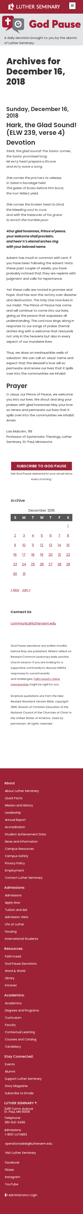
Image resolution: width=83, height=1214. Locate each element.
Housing (11, 931)
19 (41, 554)
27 (51, 564)
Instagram (12, 1177)
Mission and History (19, 805)
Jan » (26, 590)
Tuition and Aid (16, 910)
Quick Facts (13, 798)
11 (33, 545)
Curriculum (13, 1018)
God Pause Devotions (21, 963)
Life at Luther (14, 924)
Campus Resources (19, 849)
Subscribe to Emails (19, 1093)
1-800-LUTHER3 (16, 1134)
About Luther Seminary (22, 791)
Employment (14, 870)
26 (42, 564)
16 (15, 554)
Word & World (15, 971)
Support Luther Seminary (23, 1079)
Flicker (9, 1170)
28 (59, 564)
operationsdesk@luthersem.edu (28, 1143)
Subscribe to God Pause (41, 466)
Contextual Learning (20, 1032)
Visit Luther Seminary (20, 1153)
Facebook (12, 1162)
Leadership (13, 812)
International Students (21, 939)
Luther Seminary (36, 6)
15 (68, 545)
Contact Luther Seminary (24, 878)
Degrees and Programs (22, 1010)
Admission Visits (16, 917)
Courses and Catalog (20, 1039)
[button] (72, 5)
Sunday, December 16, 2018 (37, 112)
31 (24, 573)
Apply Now (12, 902)
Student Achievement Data (25, 834)
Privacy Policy (15, 863)
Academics (13, 1003)
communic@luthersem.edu (33, 623)
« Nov (15, 590)
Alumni (10, 1071)
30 (15, 573)
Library (9, 978)
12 (41, 545)
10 (24, 545)
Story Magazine (16, 1086)
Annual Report (15, 820)
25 (33, 564)
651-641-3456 (15, 1122)
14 (59, 545)
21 (59, 554)
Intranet (11, 985)
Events (10, 1064)
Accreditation (15, 827)
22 (68, 554)
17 (24, 554)
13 (50, 545)
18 (32, 554)
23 (15, 564)
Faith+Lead (13, 956)
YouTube (11, 1184)
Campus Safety (16, 856)
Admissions (13, 895)
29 (68, 564)
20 (51, 554)
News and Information (21, 841)
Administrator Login (23, 1195)
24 (24, 564)
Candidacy (13, 1046)
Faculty (10, 1025)
